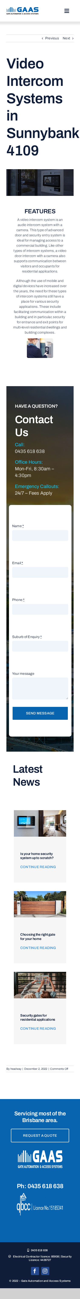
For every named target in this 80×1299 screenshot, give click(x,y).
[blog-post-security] (40, 973)
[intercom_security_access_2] (40, 812)
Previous (52, 38)
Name (18, 526)
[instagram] (45, 1271)
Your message (23, 673)
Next (66, 38)
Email (17, 563)
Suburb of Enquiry (27, 637)
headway (16, 1068)
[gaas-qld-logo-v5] (22, 9)
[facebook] (35, 1271)
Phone (18, 600)
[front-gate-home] (40, 893)
